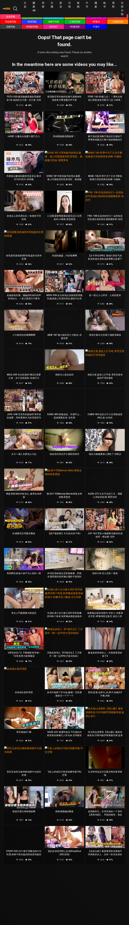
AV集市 (96, 21)
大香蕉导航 (74, 21)
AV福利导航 (32, 26)
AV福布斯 (75, 26)
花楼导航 (10, 26)
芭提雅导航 (10, 21)
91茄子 (96, 26)
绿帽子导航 (53, 21)
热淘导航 (32, 21)
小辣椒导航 (117, 21)
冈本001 (53, 26)
